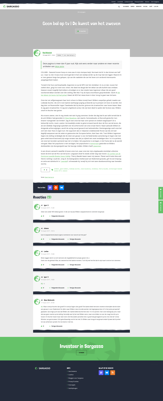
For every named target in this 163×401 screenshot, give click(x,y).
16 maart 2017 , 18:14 (47, 231)
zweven (65, 171)
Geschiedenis (72, 371)
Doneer (113, 1)
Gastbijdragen (72, 388)
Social (145, 6)
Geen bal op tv (71, 55)
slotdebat (95, 169)
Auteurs (147, 1)
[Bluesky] (107, 372)
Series (132, 6)
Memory (139, 6)
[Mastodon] (101, 372)
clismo (46, 228)
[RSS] (112, 372)
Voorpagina (82, 12)
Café (150, 6)
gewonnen (97, 146)
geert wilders (64, 169)
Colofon (71, 375)
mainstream (94, 143)
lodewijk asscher (74, 169)
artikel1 (56, 169)
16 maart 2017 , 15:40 (47, 208)
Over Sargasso (155, 1)
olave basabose (86, 169)
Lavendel (64, 161)
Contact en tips (129, 1)
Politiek (59, 55)
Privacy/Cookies (139, 1)
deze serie (59, 66)
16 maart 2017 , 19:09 (47, 280)
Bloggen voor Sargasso (75, 378)
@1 (42, 307)
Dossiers (126, 6)
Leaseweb (120, 1)
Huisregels (71, 385)
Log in (156, 6)
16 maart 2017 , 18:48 (47, 254)
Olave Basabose (70, 118)
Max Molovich (47, 52)
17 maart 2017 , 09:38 (47, 303)
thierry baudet (103, 169)
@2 (42, 283)
